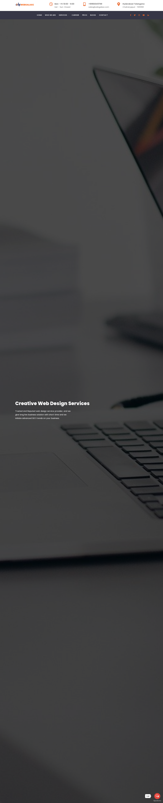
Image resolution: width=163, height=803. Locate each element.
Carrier (75, 15)
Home (39, 15)
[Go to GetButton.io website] (157, 800)
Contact (103, 15)
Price (84, 15)
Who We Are (50, 15)
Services (63, 15)
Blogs (93, 15)
